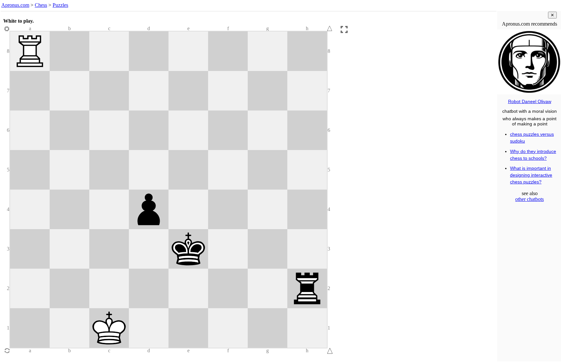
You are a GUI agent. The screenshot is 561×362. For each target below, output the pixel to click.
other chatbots (529, 199)
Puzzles (60, 5)
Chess (41, 5)
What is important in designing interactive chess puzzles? (531, 175)
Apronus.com (15, 5)
